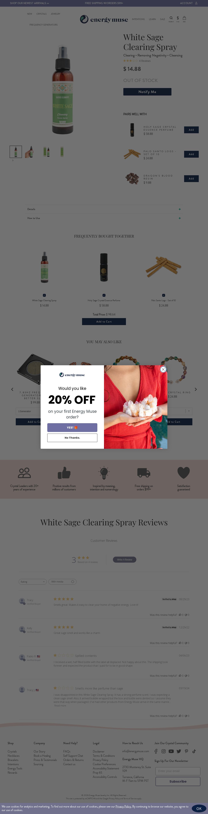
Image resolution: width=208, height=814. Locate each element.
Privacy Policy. (124, 806)
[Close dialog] (163, 369)
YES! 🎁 (72, 427)
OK (199, 808)
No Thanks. (72, 438)
